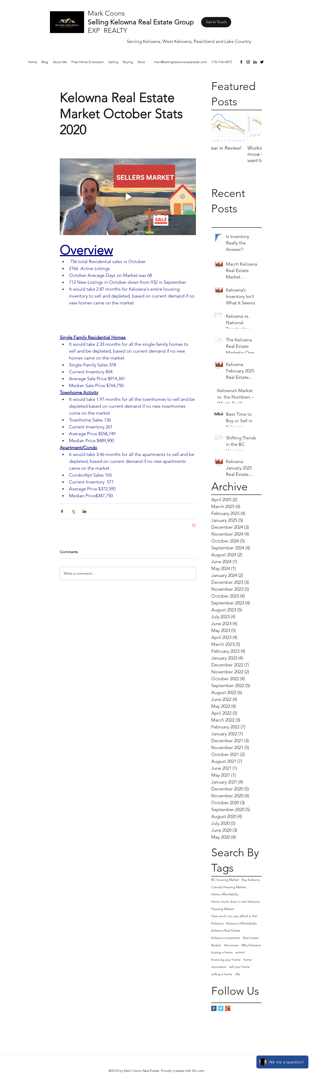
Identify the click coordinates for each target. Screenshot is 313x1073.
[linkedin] (255, 62)
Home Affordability (224, 894)
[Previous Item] (219, 127)
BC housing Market (225, 880)
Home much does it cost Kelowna (235, 901)
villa (237, 974)
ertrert (240, 952)
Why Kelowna (251, 945)
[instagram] (248, 62)
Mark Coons (106, 13)
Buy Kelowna (251, 880)
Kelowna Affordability (241, 923)
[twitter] (262, 62)
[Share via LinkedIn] (84, 511)
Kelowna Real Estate (225, 930)
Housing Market (222, 909)
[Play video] (128, 196)
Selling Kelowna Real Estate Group (141, 22)
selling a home (221, 974)
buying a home (222, 952)
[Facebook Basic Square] (214, 1008)
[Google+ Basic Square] (227, 1008)
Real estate (251, 938)
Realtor (216, 945)
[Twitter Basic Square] (220, 1008)
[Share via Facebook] (62, 511)
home (247, 960)
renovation (218, 967)
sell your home (239, 967)
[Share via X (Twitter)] (73, 511)
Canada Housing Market (228, 887)
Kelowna (217, 923)
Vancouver (231, 945)
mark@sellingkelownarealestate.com (180, 62)
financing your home (226, 960)
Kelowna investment (225, 938)
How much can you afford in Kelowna (236, 916)
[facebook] (241, 62)
